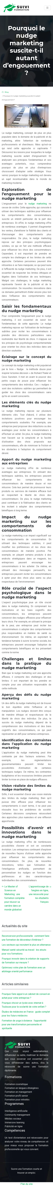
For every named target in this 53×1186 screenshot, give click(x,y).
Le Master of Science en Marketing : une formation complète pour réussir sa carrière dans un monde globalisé (14, 898)
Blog (7, 92)
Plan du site (26, 1184)
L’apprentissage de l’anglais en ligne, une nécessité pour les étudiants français (39, 894)
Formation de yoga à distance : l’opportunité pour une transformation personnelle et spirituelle (24, 1024)
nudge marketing (37, 203)
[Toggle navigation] (47, 7)
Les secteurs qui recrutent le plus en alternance (26, 944)
